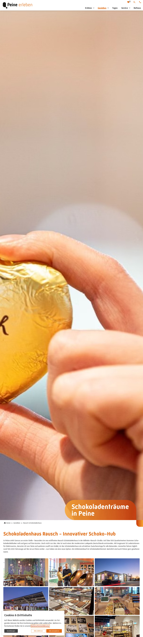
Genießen (16, 523)
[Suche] (134, 2)
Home (8, 523)
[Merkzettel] (128, 2)
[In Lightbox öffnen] (25, 572)
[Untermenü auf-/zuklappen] (94, 8)
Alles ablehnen (38, 631)
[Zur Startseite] (17, 5)
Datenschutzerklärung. (40, 626)
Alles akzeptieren (54, 631)
